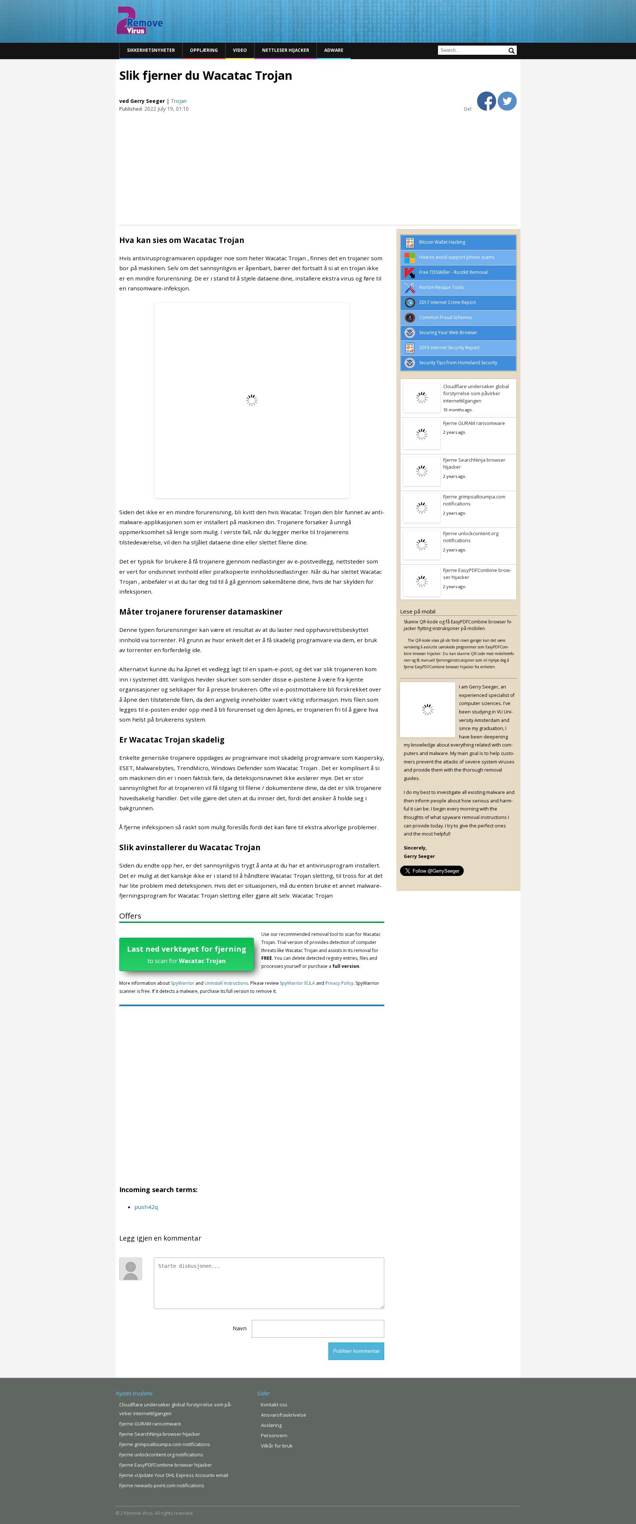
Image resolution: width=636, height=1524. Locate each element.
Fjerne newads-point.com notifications (161, 1485)
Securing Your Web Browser (448, 332)
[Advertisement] (318, 168)
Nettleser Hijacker (285, 50)
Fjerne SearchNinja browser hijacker (474, 464)
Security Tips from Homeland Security (458, 362)
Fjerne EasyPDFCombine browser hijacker (477, 574)
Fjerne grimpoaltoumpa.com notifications (474, 500)
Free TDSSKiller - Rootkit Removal (453, 272)
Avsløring (271, 1425)
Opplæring (204, 50)
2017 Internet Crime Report (447, 302)
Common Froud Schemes (445, 317)
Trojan (179, 100)
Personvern (274, 1435)
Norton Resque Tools (441, 287)
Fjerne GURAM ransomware (474, 423)
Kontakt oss (274, 1404)
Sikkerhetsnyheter (151, 50)
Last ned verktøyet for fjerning (186, 954)
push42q (146, 1206)
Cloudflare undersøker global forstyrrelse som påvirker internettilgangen (476, 393)
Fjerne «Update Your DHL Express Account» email (173, 1475)
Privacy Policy (339, 983)
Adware (333, 50)
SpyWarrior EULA (297, 983)
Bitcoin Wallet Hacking (442, 242)
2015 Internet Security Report (449, 347)
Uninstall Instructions (226, 983)
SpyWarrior (182, 983)
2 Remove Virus (139, 20)
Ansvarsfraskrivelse (283, 1415)
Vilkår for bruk (277, 1445)
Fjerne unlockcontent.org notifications (470, 537)
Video (240, 50)
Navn (240, 1328)
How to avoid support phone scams (456, 257)
